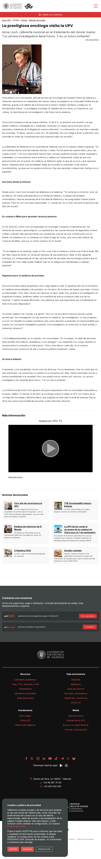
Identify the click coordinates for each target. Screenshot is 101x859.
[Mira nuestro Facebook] (26, 758)
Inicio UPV (6, 20)
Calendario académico (25, 679)
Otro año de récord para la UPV (28, 504)
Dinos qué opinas (88, 616)
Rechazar (27, 849)
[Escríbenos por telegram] (62, 758)
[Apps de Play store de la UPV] (61, 765)
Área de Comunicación (75, 729)
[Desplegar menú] (96, 6)
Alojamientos (25, 689)
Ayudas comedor (73, 550)
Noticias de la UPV (76, 720)
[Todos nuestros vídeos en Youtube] (50, 758)
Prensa (24, 20)
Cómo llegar (25, 715)
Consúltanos (90, 627)
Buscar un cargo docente (76, 725)
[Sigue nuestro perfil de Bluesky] (73, 758)
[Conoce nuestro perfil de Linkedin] (44, 758)
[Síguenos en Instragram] (37, 758)
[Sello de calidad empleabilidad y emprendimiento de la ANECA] (74, 807)
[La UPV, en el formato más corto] (56, 758)
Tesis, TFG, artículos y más (25, 684)
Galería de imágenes (25, 725)
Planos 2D (25, 720)
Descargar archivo (15, 477)
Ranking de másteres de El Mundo (28, 528)
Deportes (75, 679)
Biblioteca (76, 684)
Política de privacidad (85, 839)
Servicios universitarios (75, 693)
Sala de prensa (75, 715)
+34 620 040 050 (52, 786)
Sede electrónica (25, 698)
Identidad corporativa (25, 693)
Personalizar (44, 849)
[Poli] (29, 6)
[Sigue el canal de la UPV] (68, 758)
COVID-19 (76, 702)
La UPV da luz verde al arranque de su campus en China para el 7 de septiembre (79, 529)
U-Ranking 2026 (22, 550)
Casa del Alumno (75, 689)
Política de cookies (16, 826)
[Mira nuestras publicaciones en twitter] (31, 758)
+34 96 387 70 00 (52, 782)
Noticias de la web (37, 20)
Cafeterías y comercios (75, 698)
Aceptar (13, 849)
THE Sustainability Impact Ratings (77, 504)
